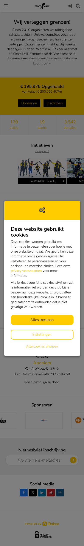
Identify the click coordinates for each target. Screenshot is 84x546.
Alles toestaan (42, 319)
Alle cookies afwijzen (42, 346)
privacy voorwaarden (26, 270)
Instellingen (42, 334)
